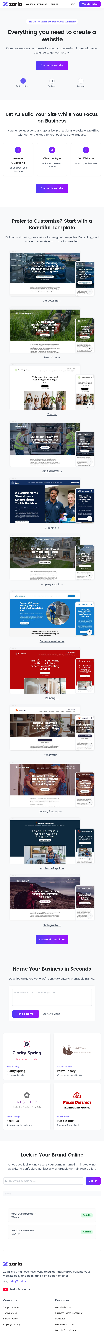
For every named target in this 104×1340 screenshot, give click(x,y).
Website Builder (90, 4)
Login (72, 4)
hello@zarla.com (20, 1281)
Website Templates (36, 4)
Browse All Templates (52, 939)
